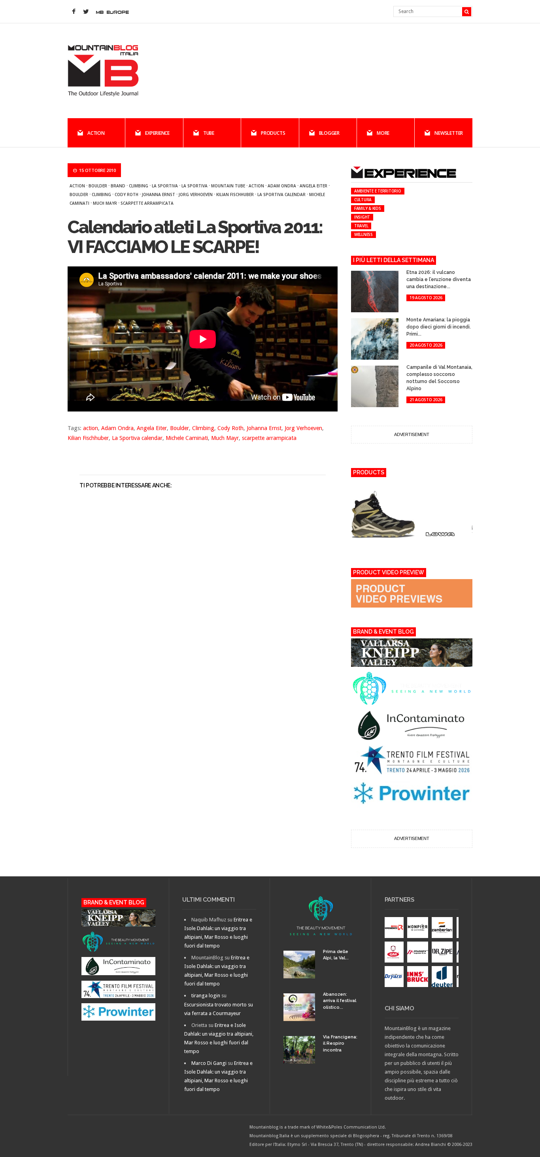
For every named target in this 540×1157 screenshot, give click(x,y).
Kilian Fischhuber (235, 194)
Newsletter (448, 133)
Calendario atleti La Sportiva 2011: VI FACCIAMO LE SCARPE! (195, 237)
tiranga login (205, 995)
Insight (362, 217)
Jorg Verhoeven (196, 194)
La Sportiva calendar (281, 194)
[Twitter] (86, 12)
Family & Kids (367, 208)
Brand (118, 186)
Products (273, 133)
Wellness (363, 234)
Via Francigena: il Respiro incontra (340, 1043)
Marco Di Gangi (209, 1063)
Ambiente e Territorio (377, 191)
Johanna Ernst (158, 194)
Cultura (363, 199)
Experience (157, 133)
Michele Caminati (187, 438)
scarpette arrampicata (147, 203)
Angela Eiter (313, 186)
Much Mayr (105, 203)
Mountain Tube (228, 186)
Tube (208, 133)
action (256, 186)
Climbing (138, 186)
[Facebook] (73, 12)
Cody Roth (126, 194)
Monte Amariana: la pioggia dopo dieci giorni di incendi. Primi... (438, 327)
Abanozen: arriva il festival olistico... (339, 1001)
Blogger (329, 133)
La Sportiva (165, 186)
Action (96, 133)
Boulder (98, 186)
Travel (361, 225)
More (383, 133)
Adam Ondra (282, 186)
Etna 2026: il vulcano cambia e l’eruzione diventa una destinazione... (438, 279)
